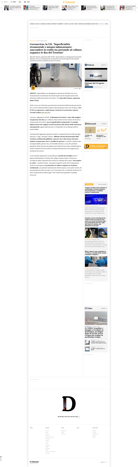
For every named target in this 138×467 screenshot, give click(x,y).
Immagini (63, 434)
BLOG (78, 427)
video (106, 23)
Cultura (71, 23)
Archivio (103, 65)
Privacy (1, 459)
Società (66, 23)
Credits (93, 437)
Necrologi (48, 453)
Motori (47, 450)
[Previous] (1, 8)
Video (62, 432)
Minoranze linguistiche (91, 23)
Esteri (47, 432)
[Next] (137, 8)
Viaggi (47, 446)
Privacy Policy (95, 434)
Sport (76, 23)
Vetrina (104, 123)
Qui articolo (46, 112)
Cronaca (32, 23)
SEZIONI (47, 427)
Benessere (48, 448)
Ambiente (60, 23)
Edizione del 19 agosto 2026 (94, 84)
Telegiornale (89, 87)
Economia (43, 23)
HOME (31, 427)
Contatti (94, 432)
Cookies (94, 435)
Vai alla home (102, 184)
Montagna (81, 23)
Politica (37, 23)
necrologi (101, 23)
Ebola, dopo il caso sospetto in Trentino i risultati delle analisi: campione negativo (95, 253)
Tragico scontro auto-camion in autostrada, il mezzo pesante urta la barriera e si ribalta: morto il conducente (96, 190)
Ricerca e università (52, 23)
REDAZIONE (95, 427)
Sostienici (94, 430)
